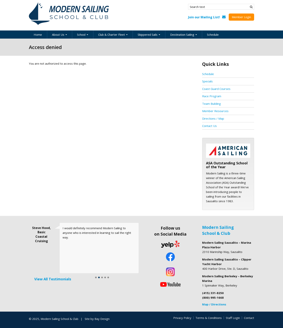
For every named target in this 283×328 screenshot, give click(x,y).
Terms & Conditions (208, 318)
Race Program (211, 96)
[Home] (69, 13)
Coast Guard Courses (216, 89)
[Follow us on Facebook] (170, 257)
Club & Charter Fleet (112, 34)
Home (38, 34)
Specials (207, 81)
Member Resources (215, 111)
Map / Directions (214, 304)
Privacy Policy (182, 318)
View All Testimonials (52, 279)
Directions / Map (213, 118)
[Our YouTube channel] (170, 284)
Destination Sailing (182, 34)
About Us (58, 34)
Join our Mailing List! (204, 17)
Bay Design (102, 319)
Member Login (241, 17)
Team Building (211, 104)
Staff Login (233, 318)
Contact (249, 318)
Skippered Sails (148, 34)
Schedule (213, 34)
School (81, 34)
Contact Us (209, 126)
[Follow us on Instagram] (170, 272)
